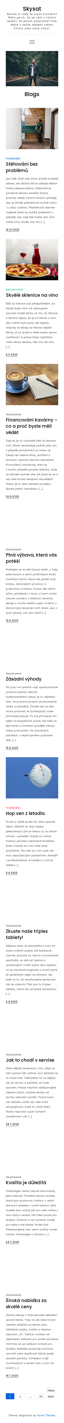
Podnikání (13, 158)
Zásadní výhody (23, 679)
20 (40, 1396)
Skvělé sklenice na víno (32, 295)
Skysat (32, 9)
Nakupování (14, 289)
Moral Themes (46, 1415)
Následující (50, 1391)
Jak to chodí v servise (30, 1060)
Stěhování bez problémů (22, 167)
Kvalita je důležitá (26, 1183)
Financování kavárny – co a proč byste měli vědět (32, 426)
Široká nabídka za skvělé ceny (26, 1303)
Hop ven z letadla (25, 813)
